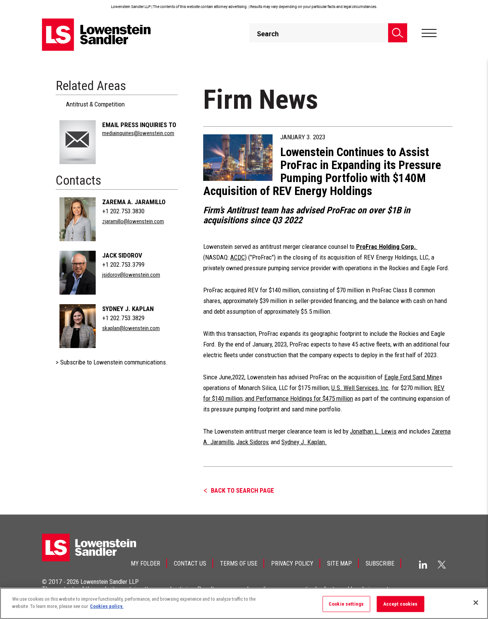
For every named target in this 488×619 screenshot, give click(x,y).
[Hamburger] (429, 33)
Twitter (442, 564)
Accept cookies (400, 604)
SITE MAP (339, 563)
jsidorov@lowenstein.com (131, 274)
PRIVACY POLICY (292, 563)
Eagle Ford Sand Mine (411, 377)
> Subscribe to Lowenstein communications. (112, 362)
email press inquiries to (139, 125)
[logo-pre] (96, 34)
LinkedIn (423, 565)
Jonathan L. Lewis (373, 431)
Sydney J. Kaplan (128, 309)
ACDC (237, 257)
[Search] (397, 32)
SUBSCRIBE (380, 563)
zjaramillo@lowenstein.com (133, 221)
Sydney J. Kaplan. (304, 442)
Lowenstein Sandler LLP (109, 581)
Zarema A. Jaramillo (133, 202)
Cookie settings (346, 604)
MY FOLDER (145, 563)
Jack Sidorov (122, 255)
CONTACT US (190, 563)
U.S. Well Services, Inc (359, 388)
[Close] (475, 602)
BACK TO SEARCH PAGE (242, 490)
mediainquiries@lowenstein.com (138, 133)
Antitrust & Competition (95, 104)
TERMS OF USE (238, 563)
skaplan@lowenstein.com (131, 328)
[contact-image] (77, 142)
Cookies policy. (107, 606)
